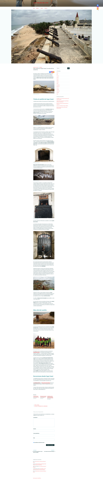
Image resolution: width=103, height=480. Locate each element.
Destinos (37, 8)
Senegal (58, 92)
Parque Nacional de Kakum (46, 382)
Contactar (46, 8)
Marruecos (58, 86)
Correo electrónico (36, 433)
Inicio (34, 8)
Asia (57, 74)
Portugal (58, 89)
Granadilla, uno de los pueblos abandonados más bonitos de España (50, 397)
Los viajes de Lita (40, 3)
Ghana (57, 83)
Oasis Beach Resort (36, 352)
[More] (53, 72)
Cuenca (58, 77)
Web (34, 437)
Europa (57, 80)
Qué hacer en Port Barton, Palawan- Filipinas (62, 105)
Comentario (35, 417)
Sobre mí (42, 8)
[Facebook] (50, 72)
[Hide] (98, 10)
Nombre (34, 428)
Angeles (40, 67)
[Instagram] (52, 72)
